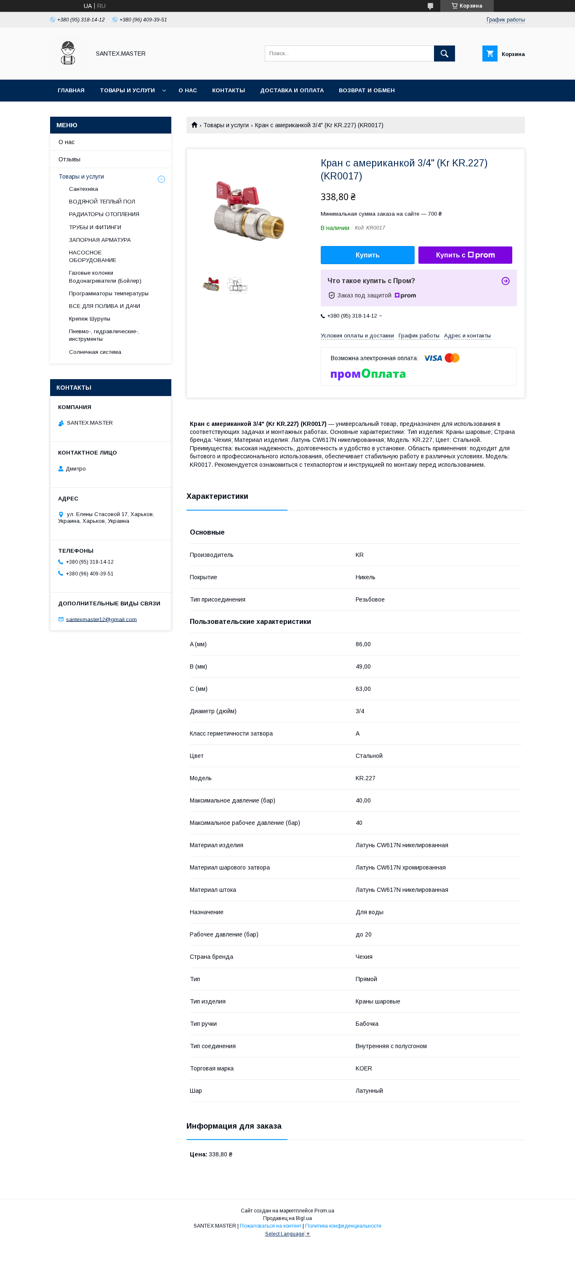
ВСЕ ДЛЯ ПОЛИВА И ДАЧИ (104, 306)
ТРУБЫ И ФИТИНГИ (95, 227)
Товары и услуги (127, 90)
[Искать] (444, 53)
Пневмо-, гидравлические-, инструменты (104, 335)
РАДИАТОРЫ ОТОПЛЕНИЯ (104, 214)
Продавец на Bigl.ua (287, 1218)
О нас (187, 90)
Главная (71, 90)
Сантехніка (83, 189)
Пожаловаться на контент (270, 1226)
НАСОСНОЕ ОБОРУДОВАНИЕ (92, 256)
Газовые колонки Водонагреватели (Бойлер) (105, 277)
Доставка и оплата (292, 90)
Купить (368, 255)
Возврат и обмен (367, 90)
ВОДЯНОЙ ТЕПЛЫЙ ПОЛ (102, 201)
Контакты (228, 90)
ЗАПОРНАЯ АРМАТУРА (100, 240)
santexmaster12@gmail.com (101, 619)
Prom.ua (324, 1211)
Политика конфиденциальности (343, 1226)
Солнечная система (95, 352)
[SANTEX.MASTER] (68, 68)
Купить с (451, 255)
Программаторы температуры (109, 293)
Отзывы (69, 159)
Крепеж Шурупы (89, 319)
